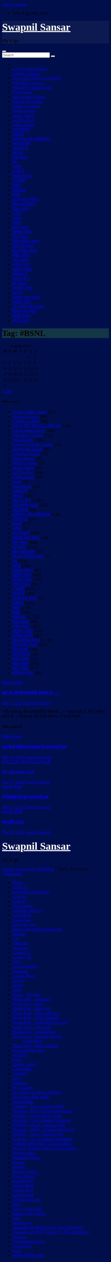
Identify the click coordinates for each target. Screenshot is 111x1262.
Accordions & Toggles (30, 892)
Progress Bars (23, 1153)
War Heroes (22, 486)
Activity (19, 901)
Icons (16, 1059)
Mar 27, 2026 (13, 807)
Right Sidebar (23, 1176)
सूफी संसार (20, 320)
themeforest (21, 1223)
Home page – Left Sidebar (34, 1031)
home (16, 989)
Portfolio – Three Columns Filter (39, 1125)
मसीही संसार (21, 302)
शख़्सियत (19, 190)
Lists (16, 1078)
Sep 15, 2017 (13, 703)
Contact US (21, 957)
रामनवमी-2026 (13, 822)
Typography (22, 1246)
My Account (22, 1087)
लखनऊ (18, 134)
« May (7, 391)
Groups (18, 980)
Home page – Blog (27, 1003)
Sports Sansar (23, 125)
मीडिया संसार (22, 232)
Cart (15, 938)
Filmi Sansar (22, 92)
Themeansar (12, 873)
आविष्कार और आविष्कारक (31, 139)
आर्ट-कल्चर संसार (25, 199)
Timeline (19, 1237)
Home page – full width (31, 1027)
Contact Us (21, 952)
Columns (19, 947)
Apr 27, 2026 (13, 782)
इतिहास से (19, 274)
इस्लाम (17, 292)
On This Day (23, 120)
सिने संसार (20, 236)
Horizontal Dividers (28, 1050)
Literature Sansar (26, 106)
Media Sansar (23, 111)
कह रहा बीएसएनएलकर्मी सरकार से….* (31, 693)
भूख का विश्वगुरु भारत (28, 1255)
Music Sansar (23, 115)
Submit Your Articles (29, 1213)
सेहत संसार (20, 278)
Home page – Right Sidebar (35, 1045)
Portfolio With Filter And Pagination (41, 1143)
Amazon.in (21, 919)
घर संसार (19, 283)
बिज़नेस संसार (22, 176)
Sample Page (23, 1181)
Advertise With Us (27, 910)
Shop (16, 1204)
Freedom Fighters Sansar (32, 87)
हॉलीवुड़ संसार (23, 246)
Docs (16, 961)
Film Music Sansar (27, 83)
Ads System (22, 906)
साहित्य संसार (22, 269)
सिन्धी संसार (21, 316)
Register (19, 1167)
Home (17, 882)
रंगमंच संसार (21, 264)
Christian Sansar (25, 416)
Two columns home (28, 1241)
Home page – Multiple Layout (37, 1036)
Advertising (21, 915)
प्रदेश (16, 166)
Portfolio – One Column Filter (36, 1115)
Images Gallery (24, 1064)
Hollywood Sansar (27, 101)
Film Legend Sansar (28, 97)
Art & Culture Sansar (29, 69)
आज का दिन (21, 143)
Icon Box (20, 1055)
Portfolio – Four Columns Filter (38, 1106)
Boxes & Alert (24, 924)
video (16, 218)
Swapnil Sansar (36, 27)
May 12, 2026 (13, 757)
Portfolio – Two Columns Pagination (42, 1139)
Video (17, 1251)
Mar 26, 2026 (13, 832)
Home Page (32, 1041)
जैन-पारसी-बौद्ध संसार (28, 306)
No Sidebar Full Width (30, 1097)
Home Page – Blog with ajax (36, 1013)
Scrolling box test (26, 1199)
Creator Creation (25, 73)
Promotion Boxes (26, 1157)
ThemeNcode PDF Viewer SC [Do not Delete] (50, 1232)
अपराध (17, 152)
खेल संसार (20, 157)
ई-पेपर (16, 213)
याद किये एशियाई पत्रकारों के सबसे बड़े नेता (34, 747)
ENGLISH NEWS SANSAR (36, 78)
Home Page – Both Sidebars (35, 1017)
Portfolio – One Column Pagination (41, 1120)
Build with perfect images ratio (37, 929)
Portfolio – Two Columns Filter (38, 1134)
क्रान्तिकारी (21, 129)
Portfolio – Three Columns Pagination (43, 1129)
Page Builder (23, 1101)
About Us (20, 887)
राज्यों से (18, 171)
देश (14, 162)
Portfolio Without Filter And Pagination (44, 1148)
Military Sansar (24, 463)
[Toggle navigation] (4, 51)
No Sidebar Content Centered (36, 1092)
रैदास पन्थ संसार (24, 311)
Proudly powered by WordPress (28, 869)
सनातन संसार (22, 288)
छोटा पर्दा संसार (23, 204)
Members (20, 1083)
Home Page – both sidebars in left (39, 1022)
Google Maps (23, 975)
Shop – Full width (27, 1209)
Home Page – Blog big (31, 1008)
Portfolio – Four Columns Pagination (42, 1111)
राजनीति (18, 180)
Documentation (24, 966)
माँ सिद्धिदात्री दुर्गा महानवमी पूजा (25, 797)
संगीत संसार (21, 255)
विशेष (16, 194)
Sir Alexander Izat (18, 772)
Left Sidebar (22, 1069)
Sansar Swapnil (38, 757)
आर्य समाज (20, 260)
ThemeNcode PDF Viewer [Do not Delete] (47, 1227)
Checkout (20, 943)
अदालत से (19, 148)
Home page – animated (31, 999)
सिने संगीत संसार (24, 250)
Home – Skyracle (26, 994)
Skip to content (14, 4)
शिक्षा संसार (20, 208)
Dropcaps (20, 971)
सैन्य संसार (20, 227)
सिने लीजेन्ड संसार (26, 241)
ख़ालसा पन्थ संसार (26, 297)
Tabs (16, 1218)
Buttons (18, 933)
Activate (19, 896)
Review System (25, 1171)
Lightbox (19, 1073)
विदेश (16, 185)
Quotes (18, 1162)
